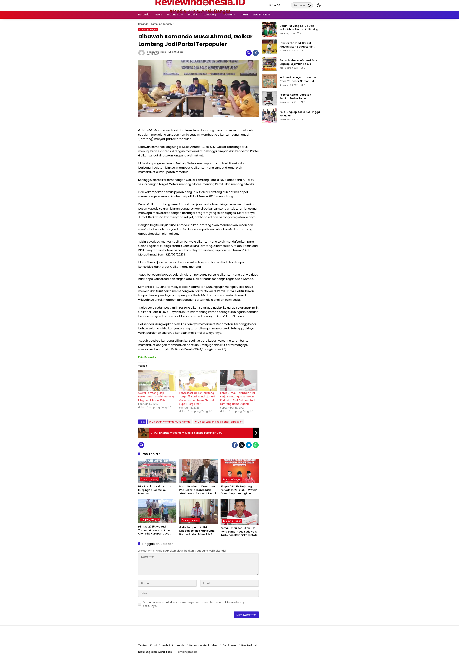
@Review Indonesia (156, 52)
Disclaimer (229, 645)
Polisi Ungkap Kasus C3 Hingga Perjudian (300, 113)
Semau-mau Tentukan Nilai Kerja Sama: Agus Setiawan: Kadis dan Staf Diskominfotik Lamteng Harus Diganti (238, 398)
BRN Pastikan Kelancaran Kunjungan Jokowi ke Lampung (154, 490)
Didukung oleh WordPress (155, 652)
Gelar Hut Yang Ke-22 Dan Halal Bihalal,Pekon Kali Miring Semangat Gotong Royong (299, 27)
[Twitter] (242, 445)
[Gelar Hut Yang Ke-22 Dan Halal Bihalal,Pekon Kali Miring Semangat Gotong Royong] (269, 29)
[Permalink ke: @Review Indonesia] (142, 53)
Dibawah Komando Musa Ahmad (171, 421)
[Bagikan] (256, 53)
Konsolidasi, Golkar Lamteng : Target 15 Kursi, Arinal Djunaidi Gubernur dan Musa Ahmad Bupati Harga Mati (197, 398)
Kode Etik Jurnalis (173, 645)
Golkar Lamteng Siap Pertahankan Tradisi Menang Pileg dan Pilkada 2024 (156, 396)
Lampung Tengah (148, 29)
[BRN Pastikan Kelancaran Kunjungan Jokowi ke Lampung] (157, 471)
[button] (309, 5)
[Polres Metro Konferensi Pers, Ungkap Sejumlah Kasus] (269, 64)
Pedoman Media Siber (203, 645)
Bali (184, 479)
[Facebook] (235, 445)
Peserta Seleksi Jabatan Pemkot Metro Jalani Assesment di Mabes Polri (296, 96)
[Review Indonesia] (200, 5)
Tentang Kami (147, 645)
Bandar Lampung (149, 479)
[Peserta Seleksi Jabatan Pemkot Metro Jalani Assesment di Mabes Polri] (269, 98)
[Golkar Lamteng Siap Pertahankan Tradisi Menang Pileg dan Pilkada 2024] (157, 380)
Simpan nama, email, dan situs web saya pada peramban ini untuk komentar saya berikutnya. (194, 604)
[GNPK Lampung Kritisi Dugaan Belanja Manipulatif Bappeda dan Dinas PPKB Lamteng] (198, 511)
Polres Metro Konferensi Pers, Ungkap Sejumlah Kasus (299, 62)
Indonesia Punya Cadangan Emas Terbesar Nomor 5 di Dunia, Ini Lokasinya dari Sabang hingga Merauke (298, 79)
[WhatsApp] (256, 445)
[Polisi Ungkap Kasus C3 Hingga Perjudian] (269, 115)
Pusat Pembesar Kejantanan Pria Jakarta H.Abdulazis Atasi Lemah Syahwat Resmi (197, 490)
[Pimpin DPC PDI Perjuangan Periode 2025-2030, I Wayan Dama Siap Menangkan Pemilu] (240, 471)
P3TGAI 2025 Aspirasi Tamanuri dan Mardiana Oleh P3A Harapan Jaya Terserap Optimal (154, 530)
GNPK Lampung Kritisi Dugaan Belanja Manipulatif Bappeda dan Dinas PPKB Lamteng (197, 531)
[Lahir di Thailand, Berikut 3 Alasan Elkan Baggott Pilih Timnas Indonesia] (269, 46)
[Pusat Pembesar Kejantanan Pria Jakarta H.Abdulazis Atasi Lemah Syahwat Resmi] (198, 471)
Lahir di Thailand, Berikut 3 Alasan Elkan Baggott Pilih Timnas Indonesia (296, 44)
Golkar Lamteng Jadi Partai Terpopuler (220, 421)
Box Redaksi (249, 645)
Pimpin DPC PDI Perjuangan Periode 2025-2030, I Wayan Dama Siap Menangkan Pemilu (239, 490)
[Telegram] (249, 445)
